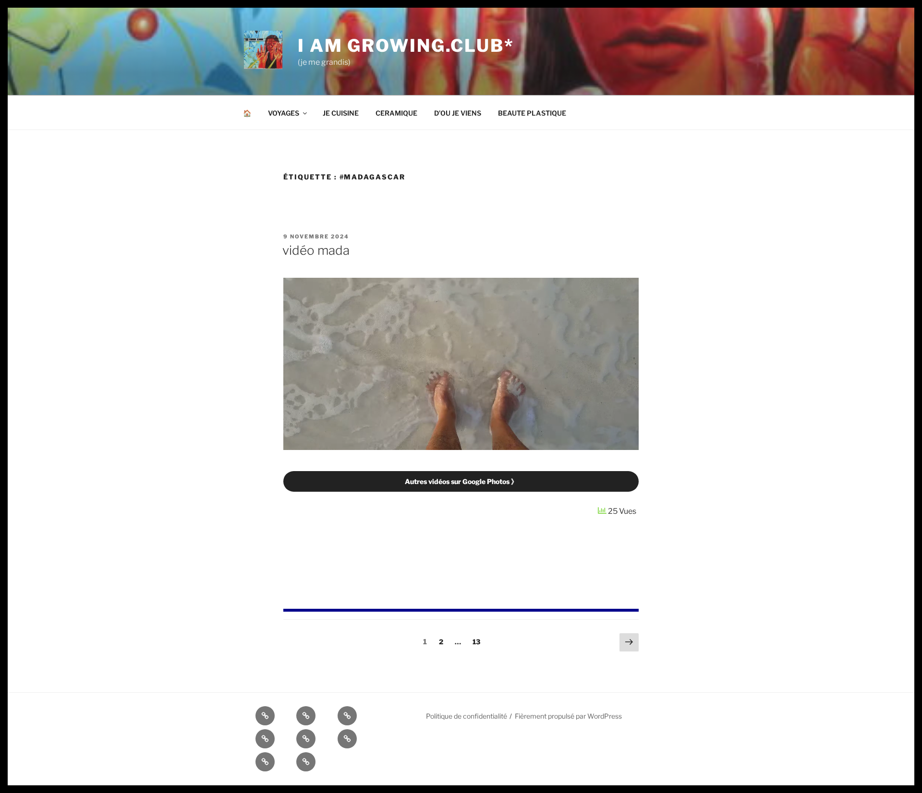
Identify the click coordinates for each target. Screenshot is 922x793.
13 (478, 641)
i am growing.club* (406, 45)
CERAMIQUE (396, 113)
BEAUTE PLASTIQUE (532, 113)
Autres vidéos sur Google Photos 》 (461, 481)
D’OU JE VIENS (457, 113)
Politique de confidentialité (466, 716)
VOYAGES (283, 113)
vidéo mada (316, 250)
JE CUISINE (341, 113)
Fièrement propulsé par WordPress (568, 716)
